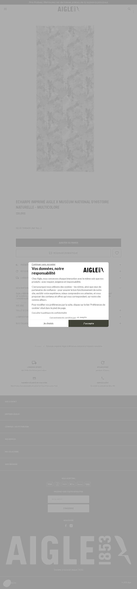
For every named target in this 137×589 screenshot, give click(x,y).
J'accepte (88, 323)
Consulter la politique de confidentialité (49, 313)
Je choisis (48, 323)
